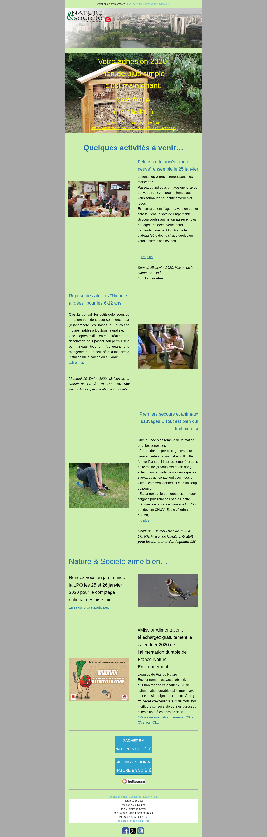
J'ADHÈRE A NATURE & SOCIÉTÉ (133, 745)
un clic (126, 111)
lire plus (147, 257)
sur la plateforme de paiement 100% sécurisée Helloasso (133, 128)
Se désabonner (118, 796)
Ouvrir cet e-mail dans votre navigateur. (147, 4)
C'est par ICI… (148, 722)
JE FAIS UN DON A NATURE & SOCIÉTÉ (133, 766)
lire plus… (145, 520)
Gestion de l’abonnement (143, 796)
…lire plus (76, 362)
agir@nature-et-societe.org (133, 820)
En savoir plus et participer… (90, 607)
